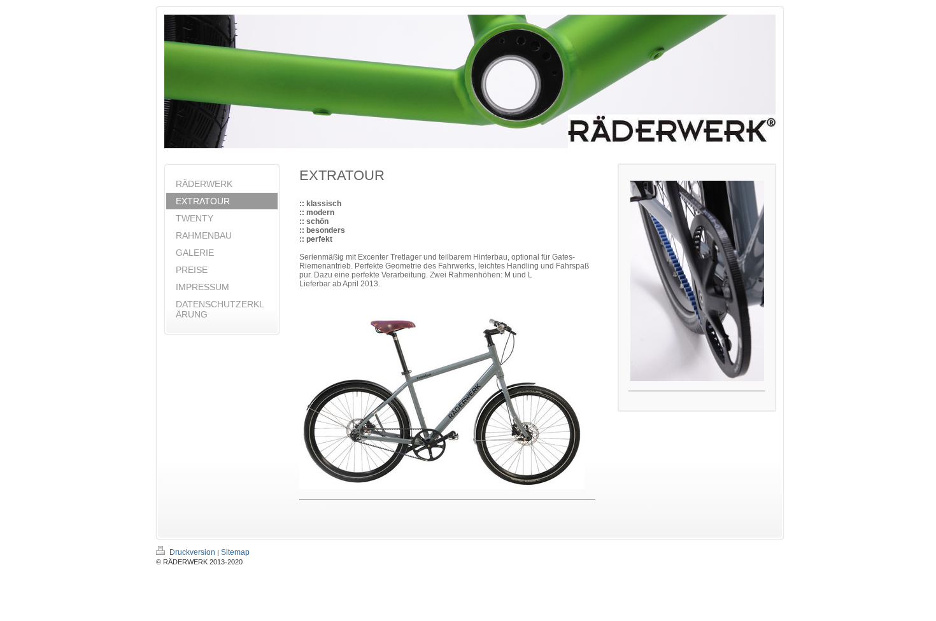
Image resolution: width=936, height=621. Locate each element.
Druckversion (192, 552)
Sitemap (235, 552)
